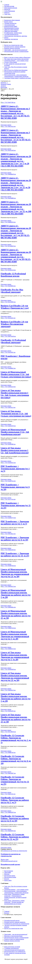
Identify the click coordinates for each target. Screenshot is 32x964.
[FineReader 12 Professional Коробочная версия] (8, 270)
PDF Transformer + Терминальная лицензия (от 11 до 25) (16, 505)
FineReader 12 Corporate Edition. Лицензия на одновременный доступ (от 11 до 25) (15, 780)
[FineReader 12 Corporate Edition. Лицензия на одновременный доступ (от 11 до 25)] (8, 773)
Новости (7, 12)
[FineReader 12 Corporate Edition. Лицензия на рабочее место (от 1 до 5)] (8, 794)
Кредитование (8, 871)
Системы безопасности (11, 34)
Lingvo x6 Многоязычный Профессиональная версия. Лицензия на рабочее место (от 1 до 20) (16, 593)
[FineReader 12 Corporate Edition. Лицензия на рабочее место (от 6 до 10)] (8, 812)
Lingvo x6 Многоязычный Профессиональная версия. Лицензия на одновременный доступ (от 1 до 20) (15, 635)
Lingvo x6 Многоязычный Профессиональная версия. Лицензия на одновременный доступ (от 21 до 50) (15, 573)
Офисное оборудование (11, 29)
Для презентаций (9, 25)
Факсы (6, 37)
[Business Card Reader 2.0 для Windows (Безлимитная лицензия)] (8, 318)
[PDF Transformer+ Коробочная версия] (8, 352)
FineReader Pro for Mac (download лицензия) (12, 290)
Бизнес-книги (8, 21)
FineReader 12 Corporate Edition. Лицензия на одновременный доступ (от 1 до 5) (16, 739)
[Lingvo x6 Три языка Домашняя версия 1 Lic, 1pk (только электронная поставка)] (8, 407)
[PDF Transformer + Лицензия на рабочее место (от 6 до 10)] (8, 533)
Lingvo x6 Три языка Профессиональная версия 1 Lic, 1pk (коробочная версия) (15, 450)
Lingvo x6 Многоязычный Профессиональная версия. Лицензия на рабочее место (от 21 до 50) (16, 614)
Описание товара (6, 125)
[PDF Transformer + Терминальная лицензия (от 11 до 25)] (8, 499)
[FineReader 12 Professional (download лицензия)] (8, 336)
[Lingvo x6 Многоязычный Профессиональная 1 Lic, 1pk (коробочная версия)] (8, 426)
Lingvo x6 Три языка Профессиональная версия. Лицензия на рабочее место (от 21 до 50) (16, 718)
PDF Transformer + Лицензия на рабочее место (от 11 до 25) (15, 554)
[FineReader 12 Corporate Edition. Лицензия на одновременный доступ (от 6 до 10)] (8, 752)
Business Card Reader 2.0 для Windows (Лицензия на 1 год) (15, 306)
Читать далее (5, 859)
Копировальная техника (11, 28)
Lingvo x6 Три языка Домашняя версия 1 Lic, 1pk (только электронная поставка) (16, 413)
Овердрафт (7, 872)
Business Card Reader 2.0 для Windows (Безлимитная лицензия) (14, 324)
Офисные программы (10, 31)
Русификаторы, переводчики (13, 33)
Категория (4, 87)
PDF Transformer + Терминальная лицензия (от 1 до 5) (15, 468)
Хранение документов (11, 39)
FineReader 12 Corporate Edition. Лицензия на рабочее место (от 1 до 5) (15, 800)
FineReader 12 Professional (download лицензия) (13, 341)
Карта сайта (7, 880)
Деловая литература (10, 23)
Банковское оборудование (12, 20)
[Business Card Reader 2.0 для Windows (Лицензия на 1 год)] (8, 302)
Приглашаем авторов (10, 8)
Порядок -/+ (4, 82)
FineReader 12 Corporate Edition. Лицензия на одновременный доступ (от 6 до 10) (16, 759)
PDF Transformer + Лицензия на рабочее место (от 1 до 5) (15, 522)
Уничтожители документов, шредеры (15, 36)
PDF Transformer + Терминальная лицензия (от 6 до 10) (15, 487)
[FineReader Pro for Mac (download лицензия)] (8, 286)
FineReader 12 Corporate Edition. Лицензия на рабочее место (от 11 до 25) (15, 836)
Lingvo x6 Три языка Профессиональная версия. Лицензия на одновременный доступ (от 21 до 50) (15, 676)
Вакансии (7, 9)
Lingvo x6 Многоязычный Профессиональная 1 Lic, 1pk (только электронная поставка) (16, 374)
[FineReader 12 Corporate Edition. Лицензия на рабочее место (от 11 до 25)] (8, 830)
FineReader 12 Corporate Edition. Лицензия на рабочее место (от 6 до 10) (15, 818)
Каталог (6, 879)
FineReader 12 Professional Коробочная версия (13, 274)
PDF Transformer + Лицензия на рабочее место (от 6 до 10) (15, 538)
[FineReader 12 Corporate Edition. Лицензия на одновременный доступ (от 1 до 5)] (8, 731)
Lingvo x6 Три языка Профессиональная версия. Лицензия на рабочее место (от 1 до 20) (16, 697)
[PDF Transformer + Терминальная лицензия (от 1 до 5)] (8, 462)
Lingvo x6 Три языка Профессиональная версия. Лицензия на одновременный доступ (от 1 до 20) (15, 656)
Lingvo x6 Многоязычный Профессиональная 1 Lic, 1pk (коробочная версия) (15, 431)
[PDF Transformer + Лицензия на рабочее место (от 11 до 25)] (8, 549)
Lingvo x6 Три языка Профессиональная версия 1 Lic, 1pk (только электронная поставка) (15, 394)
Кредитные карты (9, 875)
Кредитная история (10, 877)
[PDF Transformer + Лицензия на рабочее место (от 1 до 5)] (8, 517)
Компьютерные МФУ (10, 26)
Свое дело (7, 14)
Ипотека (6, 874)
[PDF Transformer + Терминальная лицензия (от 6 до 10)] (8, 481)
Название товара (6, 84)
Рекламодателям (9, 6)
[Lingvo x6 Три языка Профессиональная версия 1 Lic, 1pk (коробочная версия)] (8, 444)
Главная (6, 4)
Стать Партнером (9, 11)
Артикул (3, 86)
